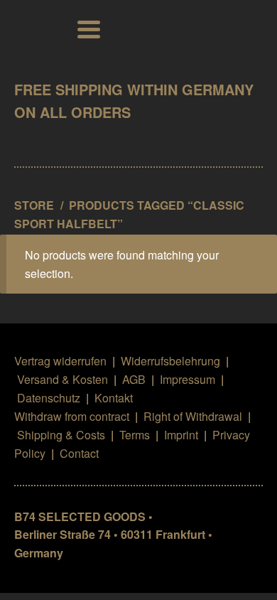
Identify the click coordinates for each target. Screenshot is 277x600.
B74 (34, 28)
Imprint (181, 435)
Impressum (187, 379)
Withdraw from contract (71, 416)
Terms (134, 435)
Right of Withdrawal (192, 416)
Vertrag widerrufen (60, 361)
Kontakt (113, 398)
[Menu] (84, 28)
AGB (134, 379)
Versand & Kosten (62, 379)
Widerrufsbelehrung (170, 361)
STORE (34, 205)
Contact (79, 453)
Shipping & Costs (61, 435)
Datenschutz (48, 398)
